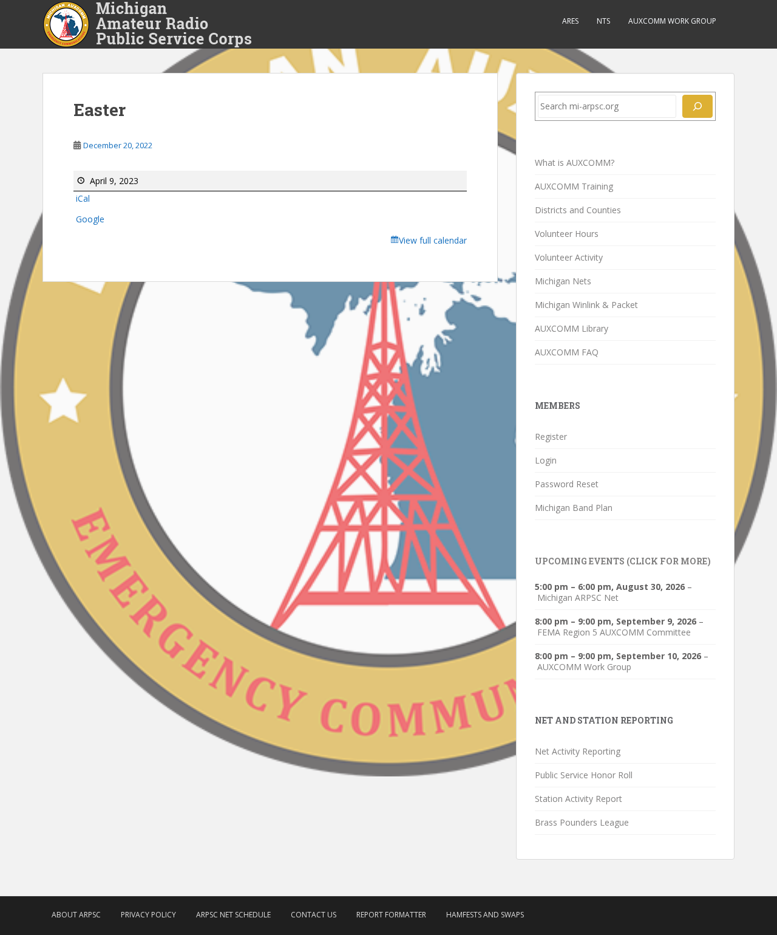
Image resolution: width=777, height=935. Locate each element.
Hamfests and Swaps (485, 914)
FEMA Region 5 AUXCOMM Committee (614, 632)
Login (546, 460)
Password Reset (567, 484)
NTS (603, 21)
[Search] (697, 106)
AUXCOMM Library (571, 328)
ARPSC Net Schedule (233, 914)
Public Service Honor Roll (584, 775)
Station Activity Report (578, 798)
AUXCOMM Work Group (672, 21)
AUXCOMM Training (574, 186)
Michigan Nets (563, 281)
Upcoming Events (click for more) (623, 561)
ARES (570, 21)
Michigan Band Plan (573, 507)
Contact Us (313, 914)
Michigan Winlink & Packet (586, 304)
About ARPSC (76, 914)
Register (551, 436)
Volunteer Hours (567, 233)
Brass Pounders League (582, 822)
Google (90, 219)
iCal (83, 198)
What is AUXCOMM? (574, 162)
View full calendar (433, 240)
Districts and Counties (578, 210)
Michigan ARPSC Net (578, 597)
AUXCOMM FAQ (567, 352)
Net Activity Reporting (577, 751)
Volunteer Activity (569, 257)
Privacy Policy (148, 914)
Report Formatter (391, 914)
